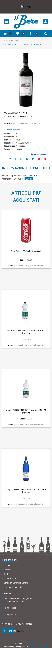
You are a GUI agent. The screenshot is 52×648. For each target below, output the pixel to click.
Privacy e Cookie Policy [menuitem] (13, 587)
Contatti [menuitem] (7, 570)
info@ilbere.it (10, 615)
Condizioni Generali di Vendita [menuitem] (16, 583)
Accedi (7, 123)
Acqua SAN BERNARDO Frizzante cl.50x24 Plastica (26, 411)
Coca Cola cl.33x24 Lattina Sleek (26, 251)
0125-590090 (10, 608)
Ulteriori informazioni (14, 130)
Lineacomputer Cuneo (39, 646)
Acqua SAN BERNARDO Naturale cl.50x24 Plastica (26, 331)
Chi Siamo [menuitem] (8, 565)
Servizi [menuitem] (6, 574)
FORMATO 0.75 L (11, 41)
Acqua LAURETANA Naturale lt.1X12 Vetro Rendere (26, 490)
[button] (26, 80)
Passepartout (31, 643)
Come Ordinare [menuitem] (10, 578)
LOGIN (29, 179)
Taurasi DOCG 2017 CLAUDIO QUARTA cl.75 (23, 45)
